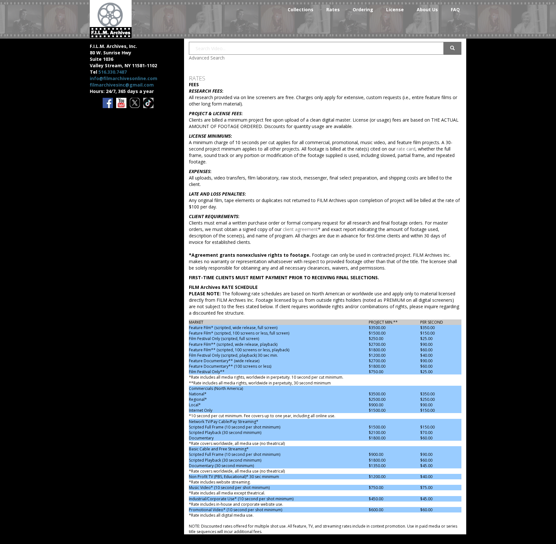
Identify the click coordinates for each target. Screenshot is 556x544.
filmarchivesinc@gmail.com (122, 85)
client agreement (300, 229)
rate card (406, 149)
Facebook (108, 103)
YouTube (121, 103)
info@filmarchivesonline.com (123, 78)
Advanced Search (207, 58)
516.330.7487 (112, 72)
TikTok (148, 103)
